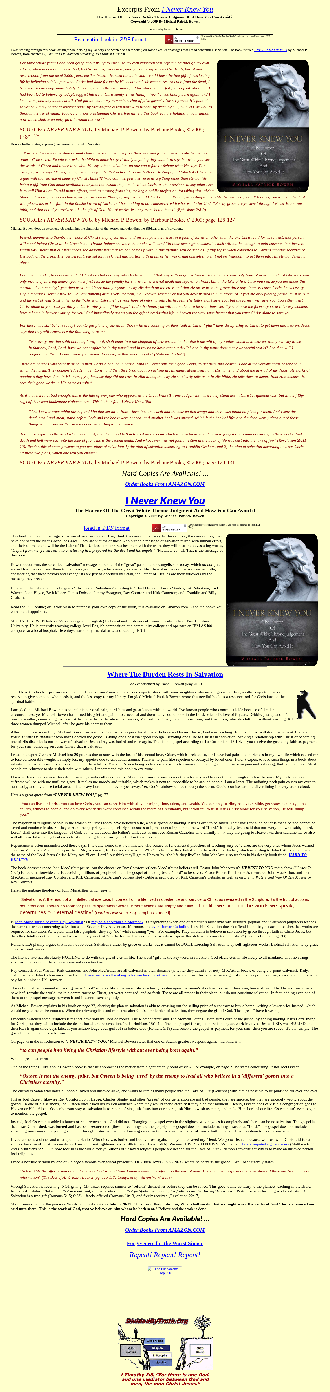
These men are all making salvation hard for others (125, 975)
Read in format (107, 528)
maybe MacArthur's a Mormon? (117, 922)
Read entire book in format (110, 39)
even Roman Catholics (170, 926)
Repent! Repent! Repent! (165, 1255)
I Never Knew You (187, 9)
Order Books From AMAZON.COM (165, 484)
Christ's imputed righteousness (264, 1144)
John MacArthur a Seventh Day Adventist (49, 922)
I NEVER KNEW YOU (270, 50)
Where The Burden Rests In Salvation (165, 674)
